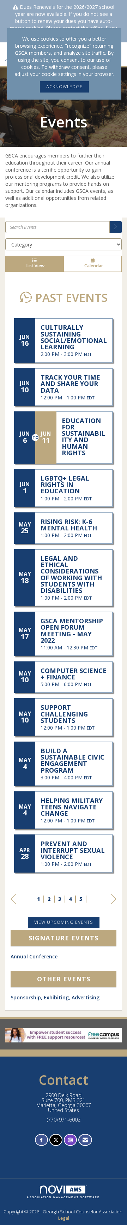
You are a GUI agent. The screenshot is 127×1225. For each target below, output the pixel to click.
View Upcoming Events (63, 922)
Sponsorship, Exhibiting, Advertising (55, 997)
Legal (63, 1218)
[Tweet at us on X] (55, 1140)
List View (34, 266)
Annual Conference (34, 956)
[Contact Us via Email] (85, 1140)
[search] (116, 227)
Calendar (92, 266)
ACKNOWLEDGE (64, 87)
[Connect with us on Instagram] (70, 1140)
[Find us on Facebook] (41, 1140)
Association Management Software (63, 1197)
